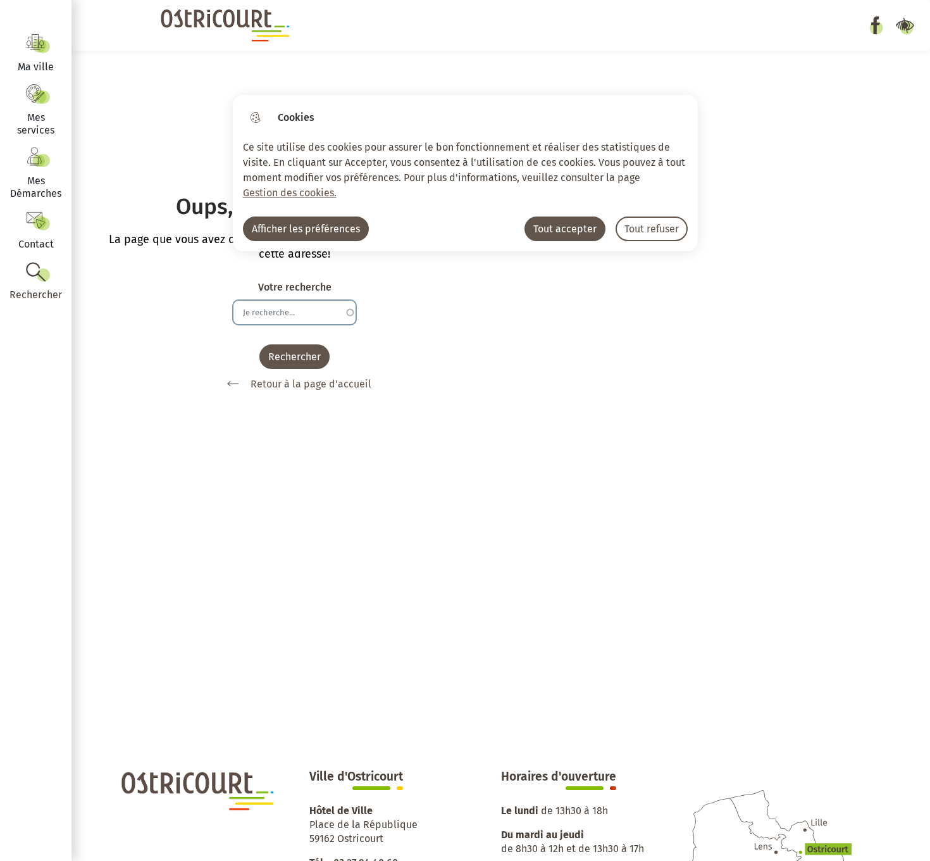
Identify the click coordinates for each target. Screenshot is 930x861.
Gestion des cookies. (290, 193)
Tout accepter (565, 229)
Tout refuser (651, 229)
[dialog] (465, 173)
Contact (36, 244)
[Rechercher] (35, 282)
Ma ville (36, 67)
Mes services (35, 123)
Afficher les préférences (306, 229)
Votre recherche (295, 287)
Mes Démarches (35, 187)
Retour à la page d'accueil (311, 384)
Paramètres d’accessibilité (905, 25)
